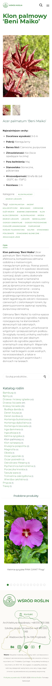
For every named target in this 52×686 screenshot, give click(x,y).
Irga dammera (12, 429)
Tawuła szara (11, 472)
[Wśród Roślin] (12, 5)
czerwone (38, 208)
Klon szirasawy (12, 442)
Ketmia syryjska (13, 436)
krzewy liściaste (11, 219)
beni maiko (25, 208)
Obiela (8, 452)
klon (42, 212)
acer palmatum (16, 204)
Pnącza (7, 482)
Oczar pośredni (13, 459)
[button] (26, 614)
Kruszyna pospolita (15, 446)
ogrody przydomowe (36, 222)
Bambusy (8, 392)
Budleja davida (12, 409)
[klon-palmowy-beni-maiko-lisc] (7, 110)
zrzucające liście (11, 237)
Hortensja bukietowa (16, 419)
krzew (41, 215)
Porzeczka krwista (14, 469)
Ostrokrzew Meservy (15, 462)
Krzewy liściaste (14, 199)
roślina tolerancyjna (14, 230)
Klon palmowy (25, 194)
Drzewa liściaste (12, 402)
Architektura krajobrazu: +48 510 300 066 (26, 622)
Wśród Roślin (36, 677)
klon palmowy (28, 215)
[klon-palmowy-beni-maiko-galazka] (16, 110)
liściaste (25, 219)
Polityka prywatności (12, 677)
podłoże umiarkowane (14, 226)
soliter (30, 230)
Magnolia (9, 449)
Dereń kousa (11, 412)
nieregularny (39, 219)
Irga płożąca (11, 432)
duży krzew (8, 212)
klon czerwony (10, 215)
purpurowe (34, 226)
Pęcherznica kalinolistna (18, 466)
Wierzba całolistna (15, 479)
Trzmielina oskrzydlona (17, 476)
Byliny (6, 396)
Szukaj (45, 376)
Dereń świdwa (12, 416)
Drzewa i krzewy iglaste (16, 399)
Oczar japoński (12, 456)
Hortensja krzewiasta (16, 426)
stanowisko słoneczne (28, 233)
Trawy (6, 486)
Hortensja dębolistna (16, 422)
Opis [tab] (5, 245)
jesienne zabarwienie (27, 212)
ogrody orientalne (12, 222)
